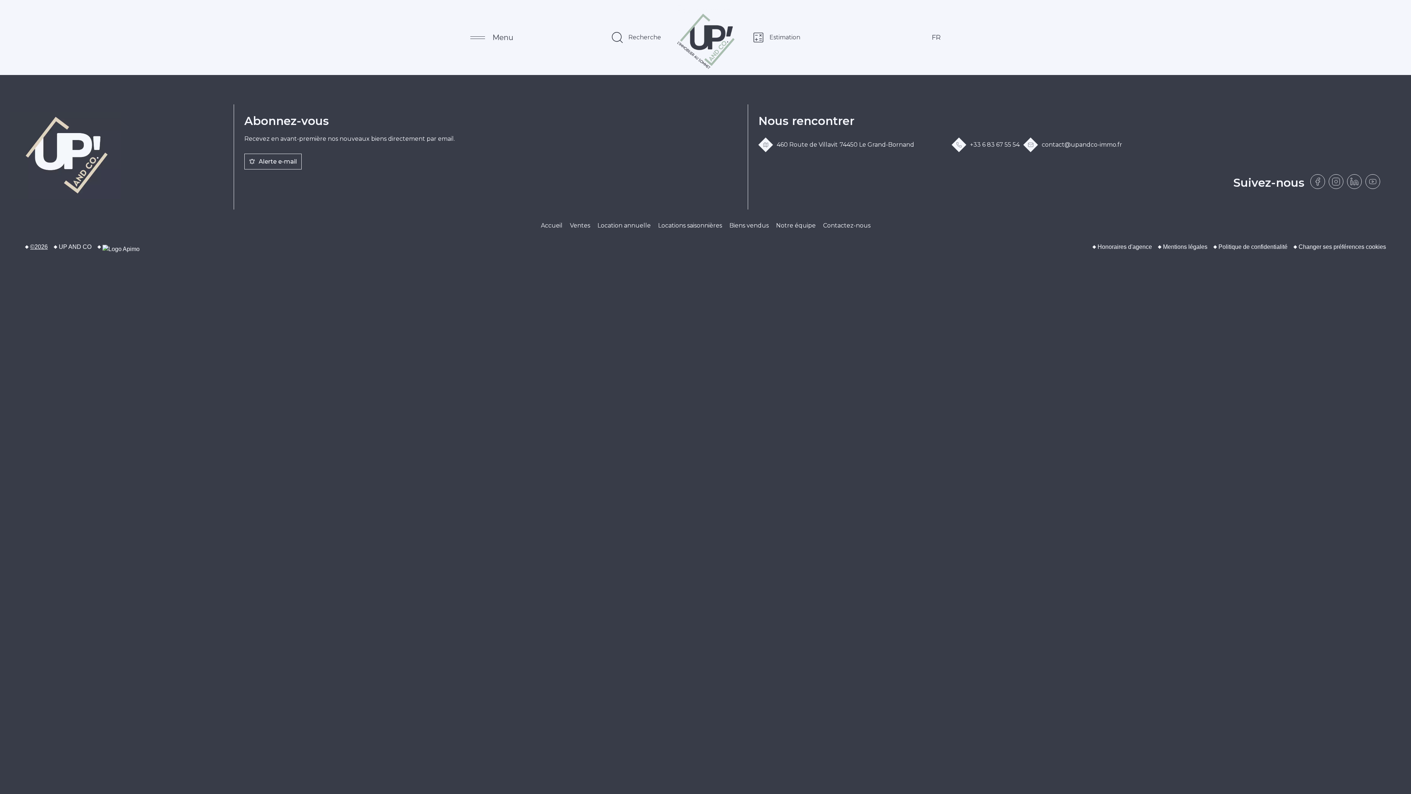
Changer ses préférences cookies (1342, 247)
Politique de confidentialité (1253, 247)
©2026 (39, 247)
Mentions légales (1185, 247)
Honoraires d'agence (1125, 247)
